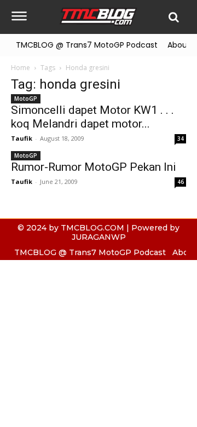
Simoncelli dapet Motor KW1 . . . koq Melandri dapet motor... (92, 116)
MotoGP (25, 98)
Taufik (21, 138)
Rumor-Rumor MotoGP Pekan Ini (93, 167)
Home (20, 67)
